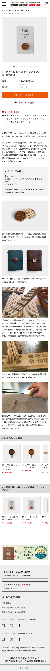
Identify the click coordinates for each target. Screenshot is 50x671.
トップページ (7, 10)
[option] (25, 40)
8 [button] (33, 66)
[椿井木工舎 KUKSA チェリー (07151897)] (31, 453)
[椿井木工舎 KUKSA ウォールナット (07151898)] (11, 453)
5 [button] (25, 66)
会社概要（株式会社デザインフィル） (25, 658)
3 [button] (19, 66)
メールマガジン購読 (11, 597)
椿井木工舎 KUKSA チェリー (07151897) (31, 466)
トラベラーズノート (22, 10)
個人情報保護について (13, 661)
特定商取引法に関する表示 (35, 661)
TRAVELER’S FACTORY (26, 633)
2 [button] (16, 66)
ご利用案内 (6, 603)
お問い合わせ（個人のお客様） (14, 607)
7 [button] (30, 66)
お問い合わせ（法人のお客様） (14, 612)
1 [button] (14, 66)
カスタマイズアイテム (12, 13)
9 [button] (36, 66)
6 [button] (27, 66)
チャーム (26, 13)
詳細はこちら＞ (9, 588)
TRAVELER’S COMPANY (26, 619)
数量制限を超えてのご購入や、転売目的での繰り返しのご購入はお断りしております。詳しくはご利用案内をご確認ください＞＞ (25, 118)
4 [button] (22, 66)
